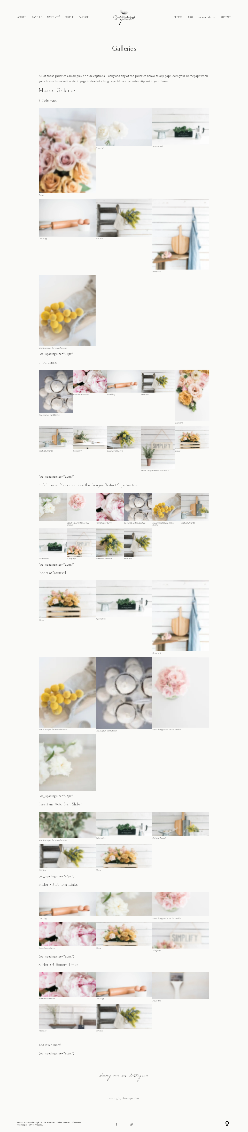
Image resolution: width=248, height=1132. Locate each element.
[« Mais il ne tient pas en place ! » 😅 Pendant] (62, 1100)
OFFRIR (178, 16)
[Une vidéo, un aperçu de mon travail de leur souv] (185, 1100)
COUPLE (69, 16)
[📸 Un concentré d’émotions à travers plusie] (226, 1100)
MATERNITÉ (53, 16)
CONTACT (226, 16)
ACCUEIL (22, 16)
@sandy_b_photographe (124, 1098)
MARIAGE (83, 16)
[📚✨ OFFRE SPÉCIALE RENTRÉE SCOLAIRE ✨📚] (21, 1100)
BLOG (190, 16)
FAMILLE (37, 16)
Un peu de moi (207, 16)
